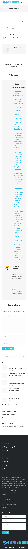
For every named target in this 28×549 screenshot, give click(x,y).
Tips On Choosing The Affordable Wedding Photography (14, 391)
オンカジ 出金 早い (18, 217)
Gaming (6, 450)
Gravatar (20, 293)
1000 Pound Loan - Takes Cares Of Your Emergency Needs (17, 374)
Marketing (6, 461)
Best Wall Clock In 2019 (15, 398)
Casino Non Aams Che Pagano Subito (12, 408)
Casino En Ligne (18, 255)
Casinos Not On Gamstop (9, 414)
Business (6, 443)
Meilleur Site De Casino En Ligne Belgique (18, 207)
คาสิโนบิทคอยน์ (18, 224)
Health (5, 454)
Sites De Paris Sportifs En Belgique (18, 200)
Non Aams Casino (18, 192)
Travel (5, 469)
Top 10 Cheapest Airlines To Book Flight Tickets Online (16, 367)
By (20, 27)
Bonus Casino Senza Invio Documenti (18, 232)
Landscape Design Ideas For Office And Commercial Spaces (17, 382)
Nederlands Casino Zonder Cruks (10, 405)
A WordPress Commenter (9, 426)
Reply (21, 297)
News (5, 465)
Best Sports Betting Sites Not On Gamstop (18, 179)
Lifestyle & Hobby (8, 458)
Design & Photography (10, 447)
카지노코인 (18, 249)
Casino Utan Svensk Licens (9, 411)
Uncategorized (13, 27)
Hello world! (21, 426)
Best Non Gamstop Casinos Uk (10, 418)
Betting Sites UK (18, 167)
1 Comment (17, 28)
